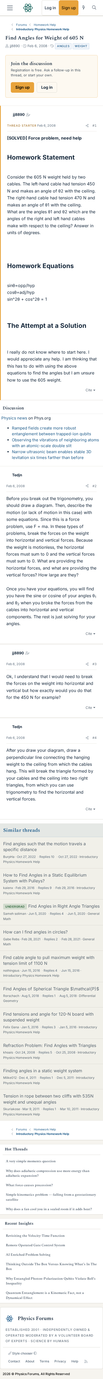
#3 (94, 664)
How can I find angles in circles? (35, 932)
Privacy (60, 1361)
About (29, 1361)
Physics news (14, 418)
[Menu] (10, 8)
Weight (81, 46)
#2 (94, 486)
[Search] (94, 7)
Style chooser (22, 1353)
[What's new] (83, 7)
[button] (87, 125)
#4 (94, 738)
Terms (44, 1361)
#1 (94, 125)
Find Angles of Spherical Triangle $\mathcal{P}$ (51, 988)
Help (74, 1361)
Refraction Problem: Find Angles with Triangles (49, 1045)
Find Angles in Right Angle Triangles (64, 906)
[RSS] (85, 1361)
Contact (14, 1361)
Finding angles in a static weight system (42, 1070)
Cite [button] (89, 390)
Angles (63, 46)
